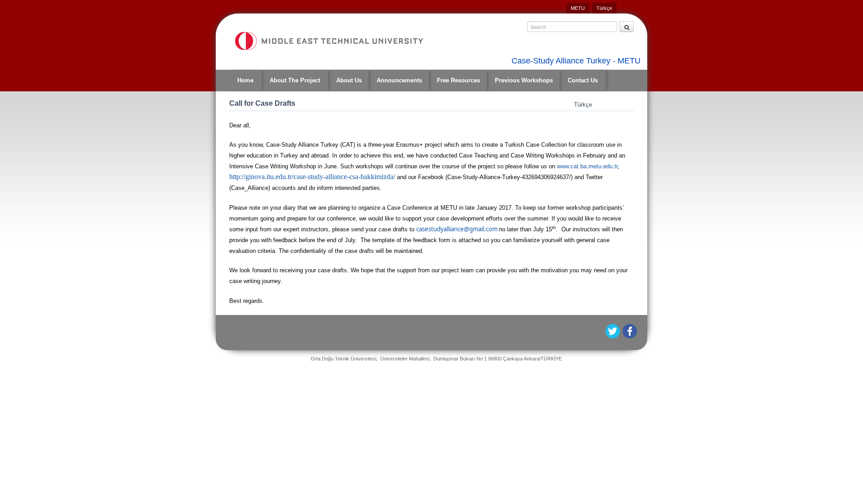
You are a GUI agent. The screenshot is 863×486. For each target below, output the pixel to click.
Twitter (613, 331)
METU (578, 8)
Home (245, 80)
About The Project (295, 80)
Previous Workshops (524, 80)
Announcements (399, 80)
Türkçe (604, 8)
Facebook (630, 331)
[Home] (328, 41)
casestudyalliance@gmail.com (457, 229)
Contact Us (583, 80)
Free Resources (458, 80)
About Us (349, 80)
